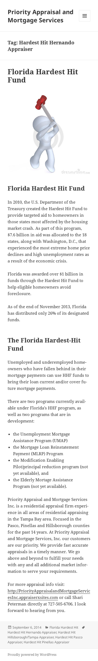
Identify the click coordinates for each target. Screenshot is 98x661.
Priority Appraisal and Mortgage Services (41, 16)
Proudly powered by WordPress (32, 654)
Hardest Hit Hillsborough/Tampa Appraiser (41, 634)
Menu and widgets (84, 21)
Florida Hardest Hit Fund (43, 76)
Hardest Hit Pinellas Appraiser (46, 642)
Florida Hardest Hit (64, 627)
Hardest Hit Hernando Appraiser (32, 632)
